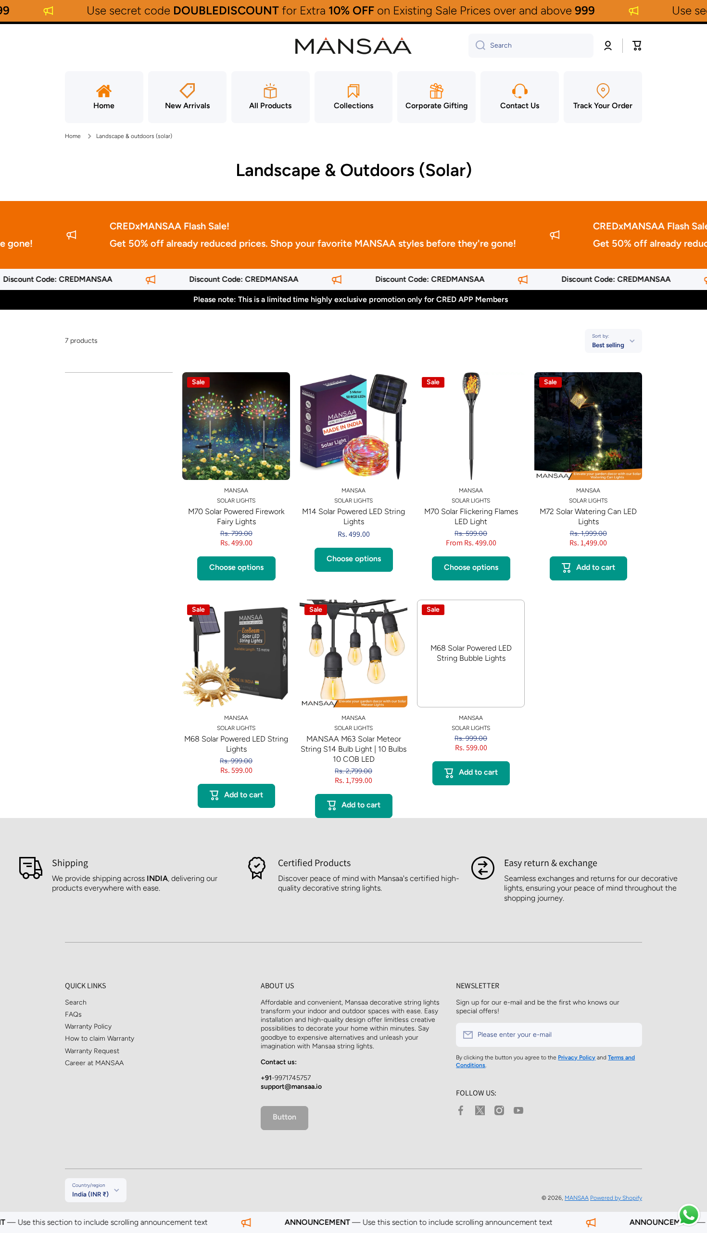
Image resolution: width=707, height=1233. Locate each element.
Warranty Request (92, 1051)
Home (73, 136)
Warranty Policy (88, 1026)
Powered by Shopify (616, 1198)
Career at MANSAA (94, 1063)
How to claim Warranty (99, 1038)
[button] (637, 45)
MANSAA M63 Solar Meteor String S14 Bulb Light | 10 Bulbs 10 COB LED (353, 749)
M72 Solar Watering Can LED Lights (588, 516)
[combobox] (530, 46)
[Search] (476, 46)
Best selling (608, 345)
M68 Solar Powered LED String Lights (236, 744)
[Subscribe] (630, 1035)
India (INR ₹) (90, 1194)
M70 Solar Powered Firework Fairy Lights (236, 516)
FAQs (73, 1014)
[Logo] (353, 45)
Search (76, 1002)
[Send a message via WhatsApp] (689, 1215)
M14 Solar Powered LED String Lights (353, 516)
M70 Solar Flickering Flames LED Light (471, 516)
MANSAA (577, 1198)
